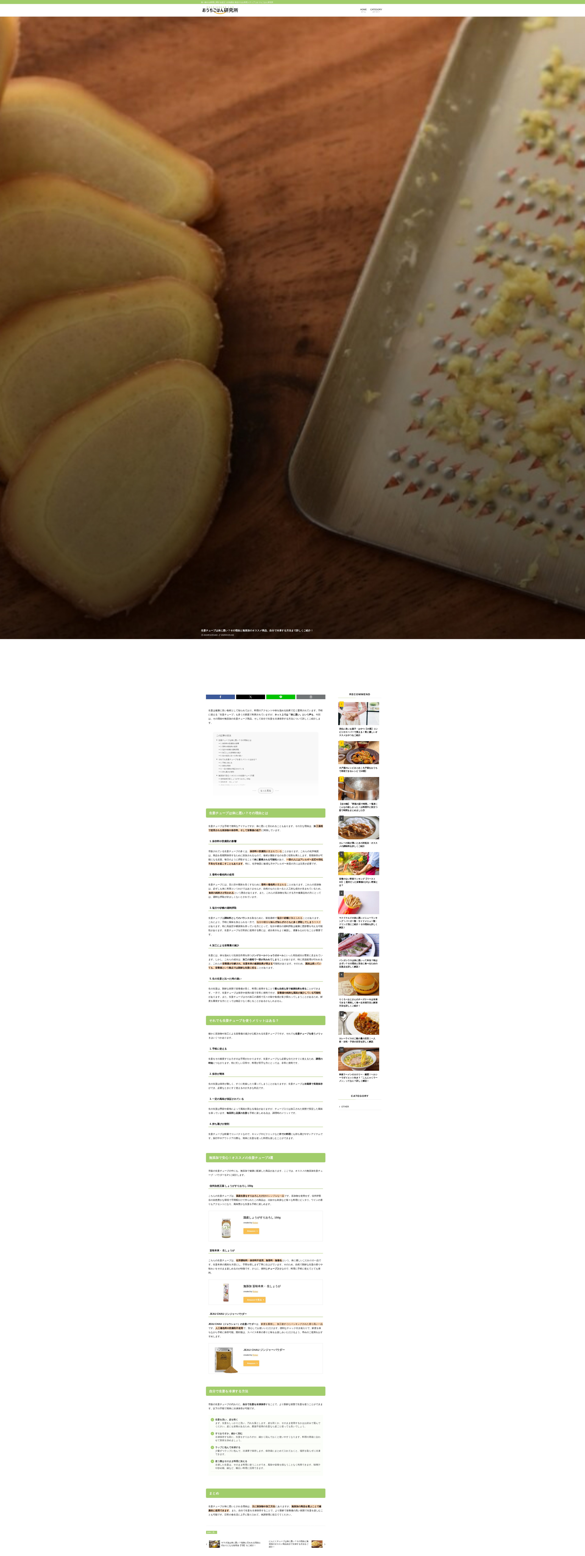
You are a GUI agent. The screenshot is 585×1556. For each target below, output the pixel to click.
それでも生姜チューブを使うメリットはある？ (237, 759)
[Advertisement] (292, 662)
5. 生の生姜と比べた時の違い (231, 756)
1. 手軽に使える (226, 763)
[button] (220, 697)
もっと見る (265, 790)
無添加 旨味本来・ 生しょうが (262, 1286)
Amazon (251, 1231)
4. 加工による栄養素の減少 (230, 753)
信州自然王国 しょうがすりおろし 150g (235, 779)
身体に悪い (211, 1532)
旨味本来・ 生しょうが (229, 782)
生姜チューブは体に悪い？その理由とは (234, 740)
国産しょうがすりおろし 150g (262, 1217)
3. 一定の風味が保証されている (232, 769)
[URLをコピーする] (310, 697)
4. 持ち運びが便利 (227, 772)
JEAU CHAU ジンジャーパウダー (232, 785)
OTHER (345, 1106)
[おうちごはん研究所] (220, 10)
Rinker (255, 1223)
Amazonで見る (254, 1300)
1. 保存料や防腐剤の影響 (229, 743)
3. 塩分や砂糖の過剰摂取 (229, 749)
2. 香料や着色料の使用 (228, 746)
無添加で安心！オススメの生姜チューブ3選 (236, 776)
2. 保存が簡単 (225, 766)
